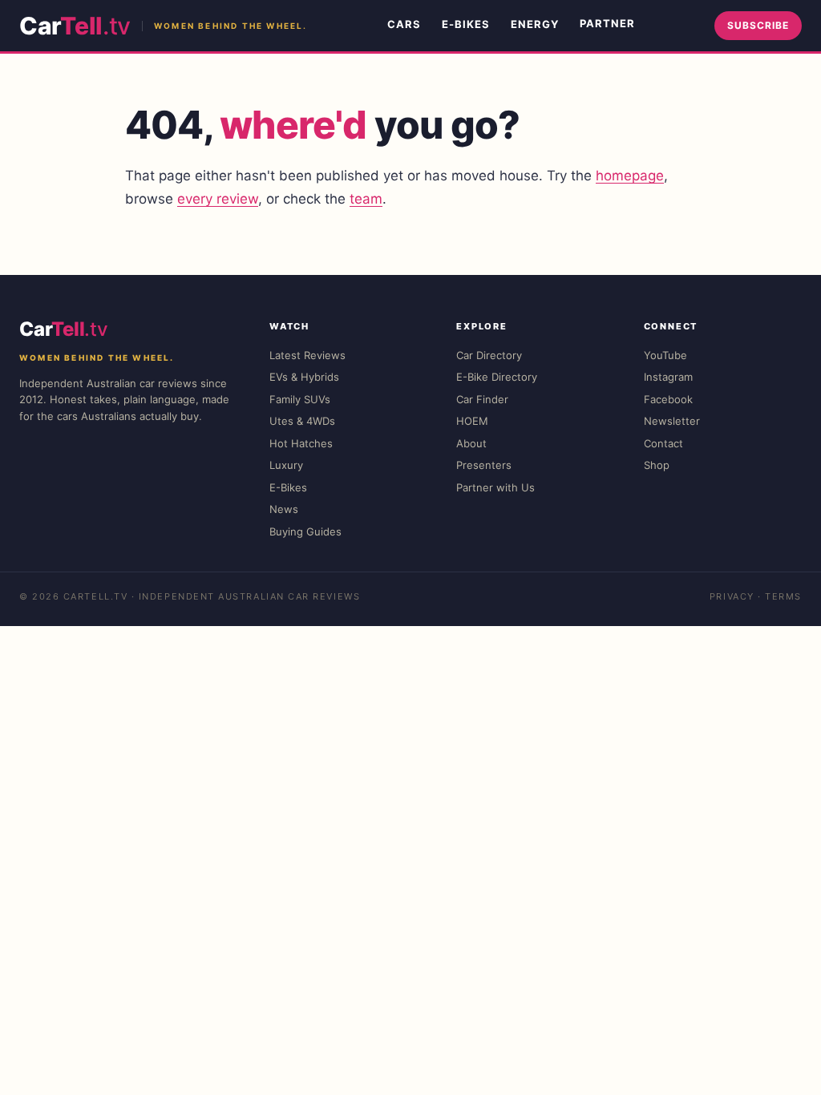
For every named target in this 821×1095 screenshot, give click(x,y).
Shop (656, 465)
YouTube (665, 355)
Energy (535, 24)
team (366, 199)
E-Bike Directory (496, 376)
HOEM (472, 420)
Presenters (484, 465)
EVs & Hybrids (304, 376)
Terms (783, 596)
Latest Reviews (307, 355)
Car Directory (489, 355)
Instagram (668, 376)
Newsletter (672, 420)
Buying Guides (305, 531)
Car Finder (482, 399)
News (283, 509)
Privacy (732, 596)
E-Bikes (466, 24)
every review (217, 199)
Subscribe (758, 25)
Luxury (286, 465)
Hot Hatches (301, 443)
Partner (607, 23)
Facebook (668, 399)
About (471, 443)
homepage (630, 176)
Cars (404, 24)
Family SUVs (299, 399)
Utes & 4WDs (302, 420)
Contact (663, 443)
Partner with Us (495, 487)
